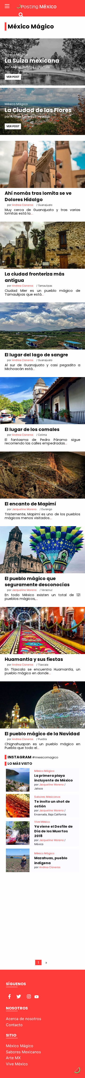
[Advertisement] (42, 917)
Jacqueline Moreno (24, 590)
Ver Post (12, 76)
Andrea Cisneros (22, 67)
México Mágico (19, 1045)
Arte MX (13, 1057)
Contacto (14, 1024)
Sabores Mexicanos (23, 1052)
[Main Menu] (7, 6)
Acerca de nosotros (23, 1018)
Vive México (17, 1064)
